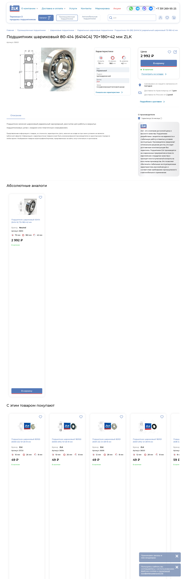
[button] (47, 69)
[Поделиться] (175, 52)
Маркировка (102, 8)
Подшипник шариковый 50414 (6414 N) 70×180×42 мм (25, 221)
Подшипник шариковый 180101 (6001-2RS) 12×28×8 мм (147, 440)
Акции (117, 8)
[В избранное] (169, 52)
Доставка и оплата (52, 8)
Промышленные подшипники (67, 18)
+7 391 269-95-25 (166, 8)
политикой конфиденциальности (155, 572)
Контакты (86, 8)
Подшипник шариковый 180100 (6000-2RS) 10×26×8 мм (66, 440)
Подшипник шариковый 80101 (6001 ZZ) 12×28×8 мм (106, 440)
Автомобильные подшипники (89, 18)
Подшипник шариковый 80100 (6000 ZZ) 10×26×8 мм (25, 440)
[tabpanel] (69, 130)
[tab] (16, 115)
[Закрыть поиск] (152, 17)
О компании (28, 8)
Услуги (73, 8)
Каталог (43, 18)
